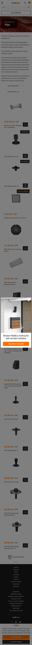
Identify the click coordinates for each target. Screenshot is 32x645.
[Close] (28, 300)
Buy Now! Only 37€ (16, 344)
